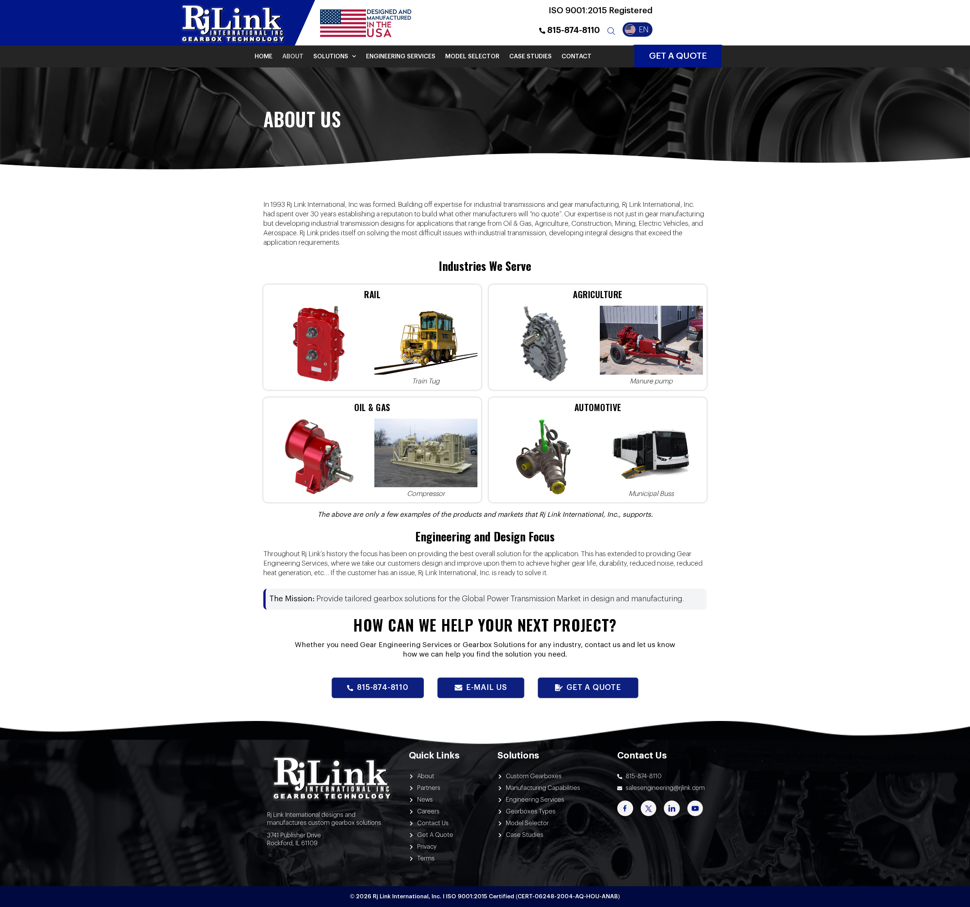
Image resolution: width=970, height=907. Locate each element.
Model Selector (472, 56)
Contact (576, 56)
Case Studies (530, 56)
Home (263, 56)
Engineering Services (400, 56)
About (293, 56)
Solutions (330, 56)
